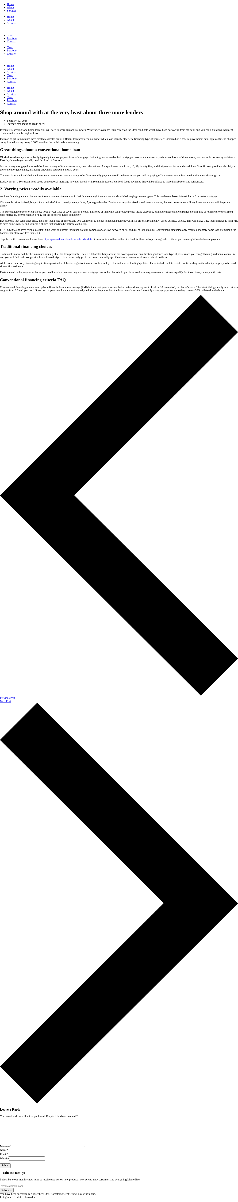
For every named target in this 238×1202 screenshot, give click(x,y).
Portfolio (12, 50)
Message (5, 1146)
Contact (11, 53)
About (10, 19)
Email (4, 1154)
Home (10, 16)
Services (11, 23)
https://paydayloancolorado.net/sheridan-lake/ (68, 239)
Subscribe (6, 1190)
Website (4, 1158)
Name (4, 1149)
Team (10, 47)
